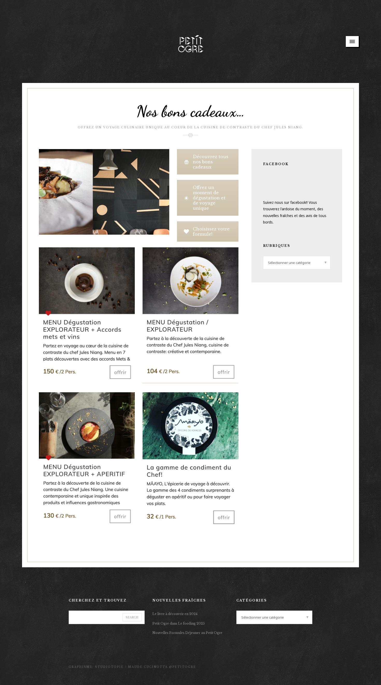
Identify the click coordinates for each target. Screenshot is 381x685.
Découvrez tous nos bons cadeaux (210, 162)
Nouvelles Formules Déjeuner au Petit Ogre (187, 633)
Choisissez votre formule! (211, 231)
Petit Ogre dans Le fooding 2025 (178, 623)
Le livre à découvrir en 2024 (174, 614)
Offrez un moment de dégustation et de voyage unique (209, 198)
